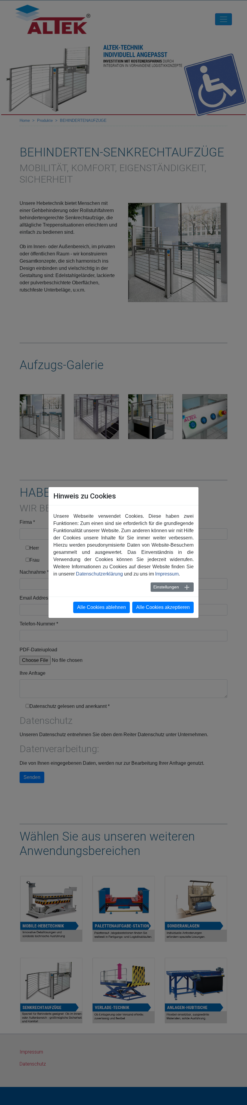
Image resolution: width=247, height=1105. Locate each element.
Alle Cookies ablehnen (101, 607)
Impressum (167, 573)
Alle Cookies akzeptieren (163, 607)
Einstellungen (166, 587)
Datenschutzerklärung (99, 573)
